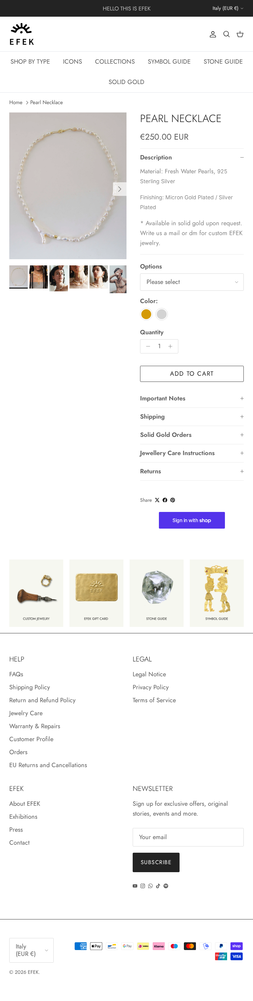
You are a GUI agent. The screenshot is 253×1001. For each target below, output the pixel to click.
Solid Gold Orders (166, 434)
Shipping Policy (29, 687)
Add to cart (192, 373)
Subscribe (156, 862)
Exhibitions (23, 816)
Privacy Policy (151, 687)
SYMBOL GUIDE (169, 61)
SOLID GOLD (126, 82)
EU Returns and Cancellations (48, 765)
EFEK (33, 972)
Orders (18, 752)
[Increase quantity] (172, 346)
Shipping (152, 416)
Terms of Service (154, 700)
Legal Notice (149, 674)
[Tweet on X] (157, 500)
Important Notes (162, 398)
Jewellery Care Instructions (177, 453)
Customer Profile (31, 739)
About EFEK (24, 803)
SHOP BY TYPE (30, 61)
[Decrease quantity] (146, 346)
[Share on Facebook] (165, 500)
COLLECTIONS (115, 61)
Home (16, 102)
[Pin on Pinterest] (172, 500)
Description (156, 157)
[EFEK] (21, 34)
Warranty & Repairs (34, 726)
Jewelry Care (26, 713)
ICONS (72, 61)
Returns (150, 471)
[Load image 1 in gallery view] (67, 185)
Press (16, 829)
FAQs (16, 674)
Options (151, 266)
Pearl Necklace (46, 102)
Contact (19, 842)
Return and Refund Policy (42, 700)
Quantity (152, 332)
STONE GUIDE (223, 61)
